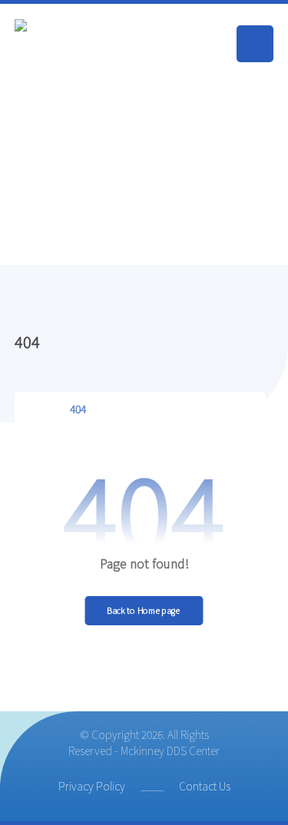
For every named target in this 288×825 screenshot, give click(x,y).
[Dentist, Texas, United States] (91, 134)
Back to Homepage (143, 610)
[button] (255, 43)
